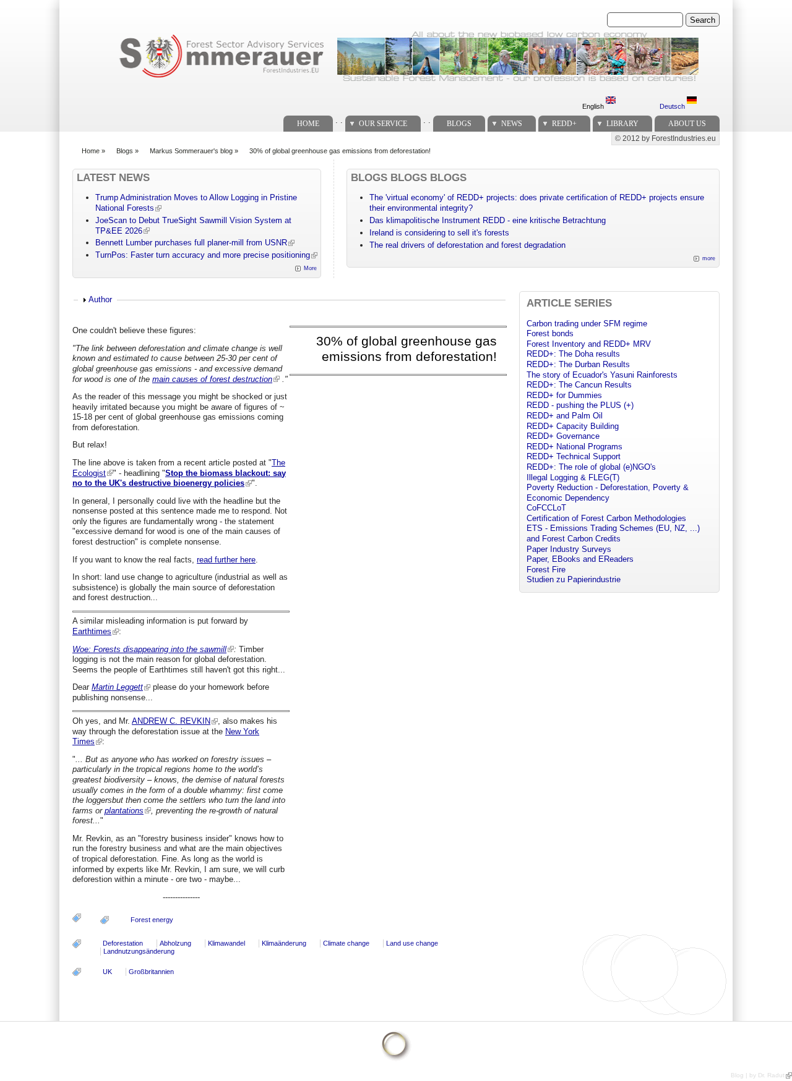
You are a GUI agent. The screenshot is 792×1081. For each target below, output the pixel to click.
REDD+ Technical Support (574, 456)
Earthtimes (91, 631)
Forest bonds (550, 333)
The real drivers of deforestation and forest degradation (467, 245)
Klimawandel (226, 943)
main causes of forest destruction (212, 379)
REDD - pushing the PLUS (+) (580, 405)
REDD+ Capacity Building (573, 426)
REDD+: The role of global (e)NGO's (591, 467)
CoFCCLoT (546, 507)
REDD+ (564, 123)
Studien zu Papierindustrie (574, 579)
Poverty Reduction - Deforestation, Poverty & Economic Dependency (608, 492)
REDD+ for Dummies (564, 395)
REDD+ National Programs (574, 446)
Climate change (346, 943)
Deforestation (123, 943)
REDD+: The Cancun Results (579, 384)
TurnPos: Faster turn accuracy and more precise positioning (202, 255)
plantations (124, 810)
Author (100, 299)
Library (622, 123)
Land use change (412, 943)
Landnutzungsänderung (138, 951)
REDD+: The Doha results (573, 353)
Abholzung (175, 943)
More (310, 268)
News (511, 123)
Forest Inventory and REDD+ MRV (589, 344)
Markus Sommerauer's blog (191, 151)
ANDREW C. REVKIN (171, 721)
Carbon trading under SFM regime (587, 323)
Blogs (459, 123)
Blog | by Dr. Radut (758, 1075)
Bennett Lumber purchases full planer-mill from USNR (191, 242)
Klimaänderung (284, 943)
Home (308, 123)
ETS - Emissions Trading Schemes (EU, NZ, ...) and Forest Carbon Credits (613, 533)
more (708, 258)
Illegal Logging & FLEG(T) (573, 477)
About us (687, 123)
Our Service (383, 123)
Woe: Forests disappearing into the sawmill (149, 649)
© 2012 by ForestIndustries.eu (665, 138)
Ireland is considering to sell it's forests (439, 232)
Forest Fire (546, 569)
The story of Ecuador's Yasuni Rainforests (602, 374)
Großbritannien (151, 971)
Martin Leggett (117, 687)
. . (339, 120)
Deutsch (673, 106)
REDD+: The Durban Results (578, 364)
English (594, 106)
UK (107, 971)
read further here (226, 559)
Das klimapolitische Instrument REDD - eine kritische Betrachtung (487, 220)
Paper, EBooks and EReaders (580, 559)
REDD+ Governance (563, 436)
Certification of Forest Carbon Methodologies (606, 518)
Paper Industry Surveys (569, 549)
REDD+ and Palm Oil (565, 415)
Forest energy (152, 919)
